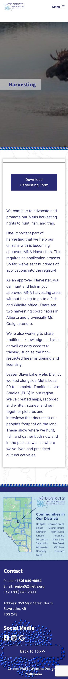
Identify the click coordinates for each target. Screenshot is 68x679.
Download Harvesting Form (34, 182)
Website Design (42, 669)
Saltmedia (34, 674)
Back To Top (31, 651)
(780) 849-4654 (28, 581)
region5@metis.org (29, 586)
